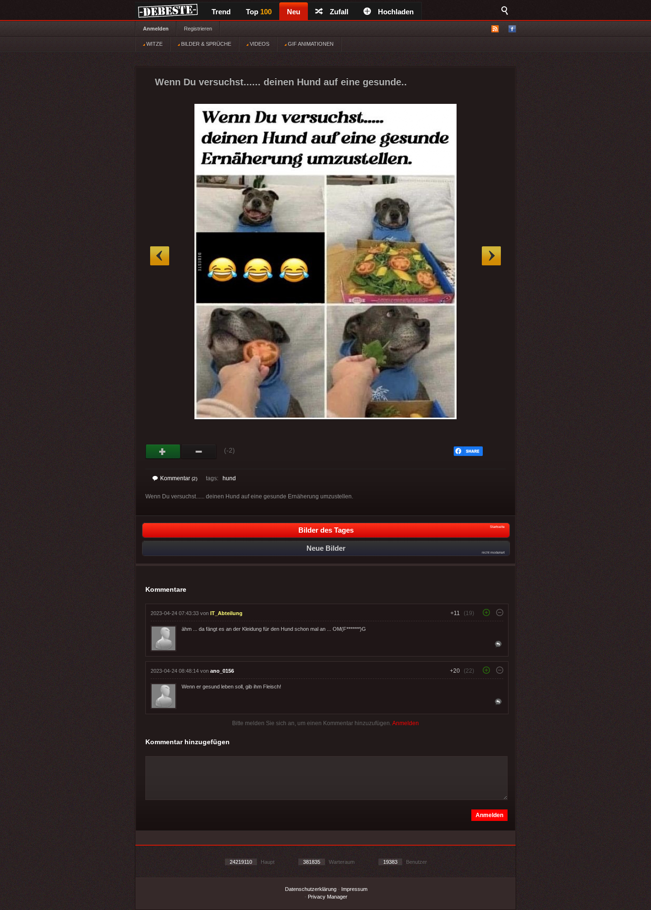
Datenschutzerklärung (310, 889)
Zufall (339, 12)
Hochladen (396, 12)
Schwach (199, 451)
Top (259, 12)
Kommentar (178, 478)
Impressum (354, 889)
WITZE (154, 44)
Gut (163, 451)
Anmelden (156, 28)
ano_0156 (222, 671)
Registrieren (198, 28)
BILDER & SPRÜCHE (205, 44)
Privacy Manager (327, 897)
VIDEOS (258, 44)
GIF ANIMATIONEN (310, 44)
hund (229, 478)
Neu (293, 12)
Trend (221, 12)
